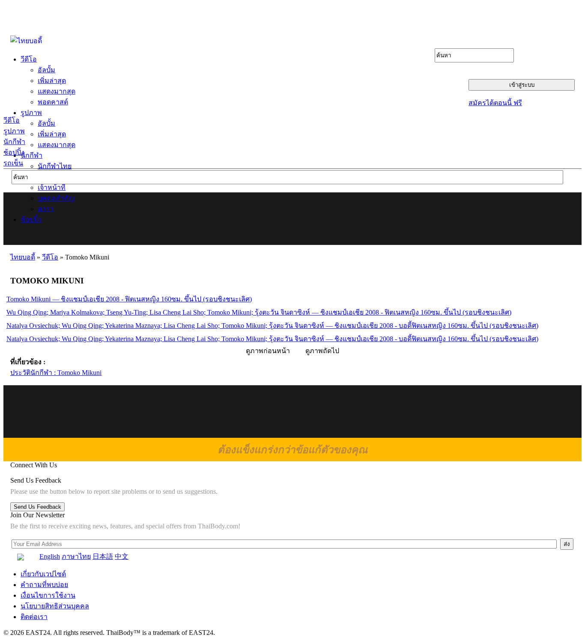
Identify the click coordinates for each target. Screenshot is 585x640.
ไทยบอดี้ (22, 257)
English (49, 556)
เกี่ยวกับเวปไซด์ (43, 574)
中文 (121, 556)
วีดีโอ (11, 120)
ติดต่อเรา (34, 616)
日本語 (103, 556)
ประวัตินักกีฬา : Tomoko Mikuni (55, 372)
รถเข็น (13, 163)
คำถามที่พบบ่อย (44, 584)
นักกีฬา (14, 141)
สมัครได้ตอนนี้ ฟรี (495, 102)
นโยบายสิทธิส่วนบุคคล (55, 606)
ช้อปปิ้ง (13, 152)
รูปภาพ (14, 131)
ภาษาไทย (76, 556)
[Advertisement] (293, 218)
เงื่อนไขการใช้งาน (48, 595)
